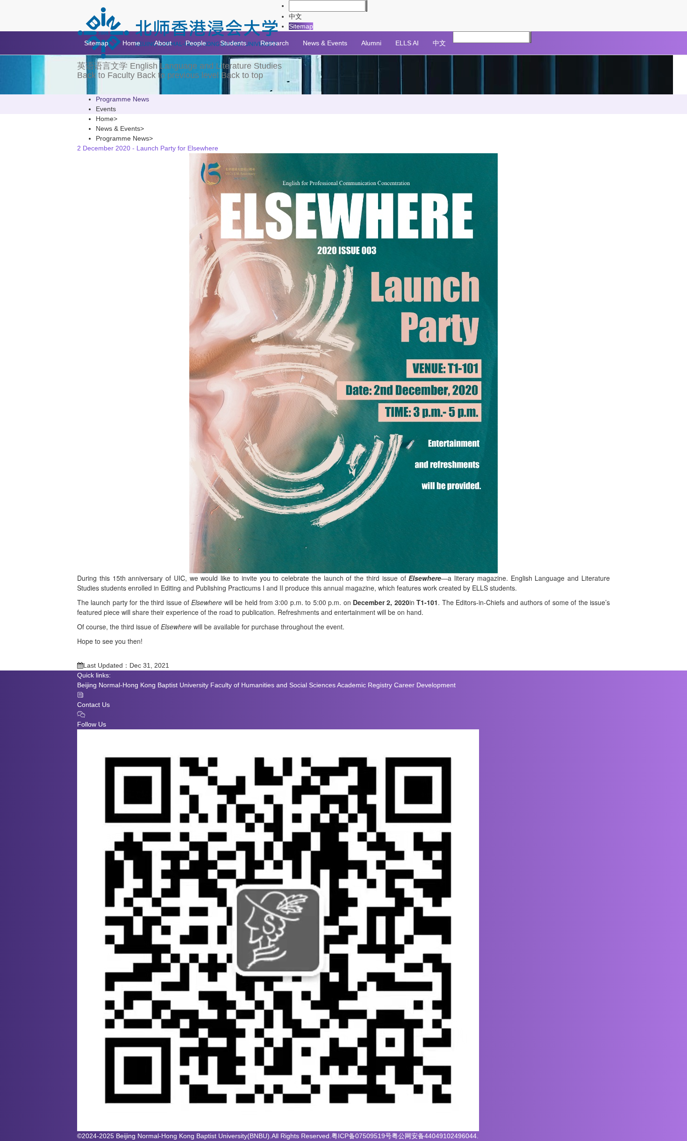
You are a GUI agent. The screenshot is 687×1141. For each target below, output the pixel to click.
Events (106, 109)
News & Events (325, 43)
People (196, 43)
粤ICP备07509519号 (361, 1136)
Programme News (122, 99)
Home (131, 43)
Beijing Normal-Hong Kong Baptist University (142, 685)
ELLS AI (407, 43)
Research (274, 43)
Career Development (425, 685)
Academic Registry (364, 685)
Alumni (371, 43)
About (163, 43)
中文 (295, 16)
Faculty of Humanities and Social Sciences (273, 685)
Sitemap (301, 26)
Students (233, 43)
